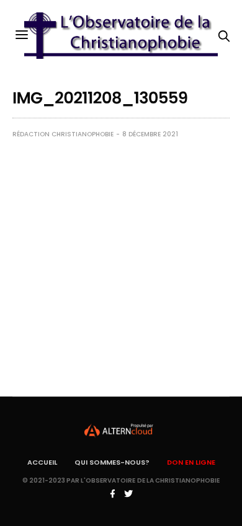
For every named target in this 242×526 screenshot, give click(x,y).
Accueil (42, 462)
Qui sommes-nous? (112, 462)
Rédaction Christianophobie (63, 134)
